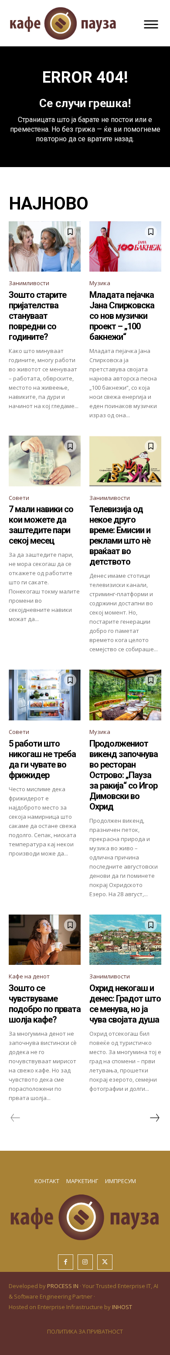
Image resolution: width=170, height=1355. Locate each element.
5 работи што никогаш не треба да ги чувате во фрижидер (42, 759)
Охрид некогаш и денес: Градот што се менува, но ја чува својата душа (125, 1004)
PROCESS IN (63, 1286)
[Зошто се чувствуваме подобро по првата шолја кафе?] (45, 940)
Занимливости (29, 283)
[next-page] (154, 1118)
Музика (99, 283)
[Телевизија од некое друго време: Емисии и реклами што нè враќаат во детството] (125, 461)
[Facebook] (65, 1262)
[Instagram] (85, 1262)
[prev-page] (15, 1118)
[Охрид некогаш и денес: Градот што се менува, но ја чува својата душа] (125, 940)
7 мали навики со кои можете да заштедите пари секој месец (41, 525)
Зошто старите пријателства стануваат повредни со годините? (37, 316)
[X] (104, 1262)
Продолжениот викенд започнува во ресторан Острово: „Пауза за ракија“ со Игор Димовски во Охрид (123, 775)
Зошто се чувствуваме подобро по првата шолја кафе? (45, 1004)
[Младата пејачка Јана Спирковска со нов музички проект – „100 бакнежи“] (125, 246)
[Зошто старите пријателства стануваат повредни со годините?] (45, 246)
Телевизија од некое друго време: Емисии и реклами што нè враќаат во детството (119, 535)
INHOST (122, 1307)
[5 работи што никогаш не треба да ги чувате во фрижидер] (45, 695)
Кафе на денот (29, 976)
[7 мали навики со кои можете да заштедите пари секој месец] (45, 461)
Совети (19, 498)
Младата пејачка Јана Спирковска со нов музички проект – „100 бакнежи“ (121, 316)
